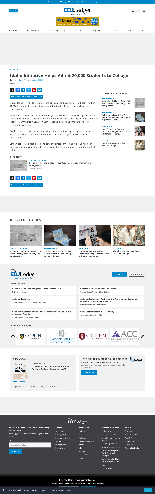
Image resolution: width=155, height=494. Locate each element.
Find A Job (119, 274)
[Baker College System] (30, 336)
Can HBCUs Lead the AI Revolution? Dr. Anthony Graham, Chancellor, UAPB (51, 367)
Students (15, 69)
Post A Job (136, 274)
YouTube (52, 387)
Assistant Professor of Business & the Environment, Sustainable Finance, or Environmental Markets (109, 300)
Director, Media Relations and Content (98, 289)
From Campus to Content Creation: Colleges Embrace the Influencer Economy (115, 131)
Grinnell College (19, 292)
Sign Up (15, 451)
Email (11, 441)
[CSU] (93, 336)
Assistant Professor (21, 299)
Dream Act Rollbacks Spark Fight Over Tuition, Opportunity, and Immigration (60, 164)
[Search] (138, 11)
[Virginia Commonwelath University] (62, 336)
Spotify (42, 387)
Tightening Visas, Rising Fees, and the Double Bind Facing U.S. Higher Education (116, 117)
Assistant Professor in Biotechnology (97, 312)
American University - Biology (93, 315)
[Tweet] (28, 90)
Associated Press (21, 80)
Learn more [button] (70, 490)
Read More (89, 373)
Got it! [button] (148, 490)
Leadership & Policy (37, 160)
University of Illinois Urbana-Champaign (29, 302)
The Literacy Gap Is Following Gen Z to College (114, 144)
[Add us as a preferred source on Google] (39, 90)
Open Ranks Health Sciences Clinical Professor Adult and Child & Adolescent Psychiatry (41, 313)
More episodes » (19, 382)
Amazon (33, 387)
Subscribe (13, 11)
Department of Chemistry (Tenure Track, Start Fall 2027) (38, 289)
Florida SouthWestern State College (95, 292)
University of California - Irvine (25, 317)
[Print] (12, 90)
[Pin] (34, 90)
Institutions (107, 127)
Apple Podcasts (19, 387)
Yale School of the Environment (93, 304)
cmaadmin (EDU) (36, 80)
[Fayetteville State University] (124, 336)
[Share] (18, 90)
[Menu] (144, 11)
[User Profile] (133, 11)
